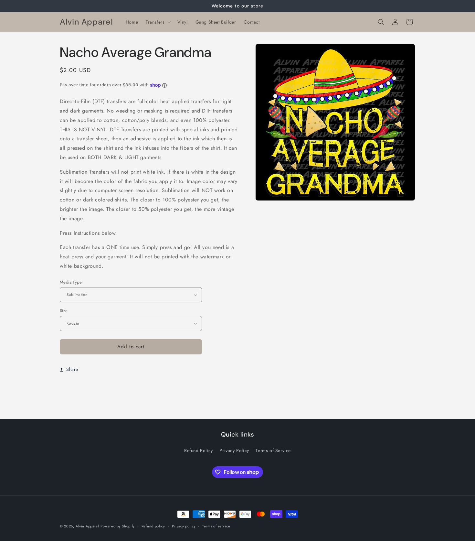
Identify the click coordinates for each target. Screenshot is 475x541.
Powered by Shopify (117, 526)
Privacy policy (184, 525)
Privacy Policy (234, 450)
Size (64, 311)
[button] (157, 22)
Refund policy (153, 525)
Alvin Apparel (87, 526)
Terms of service (216, 525)
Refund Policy (198, 450)
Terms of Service (273, 450)
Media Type (71, 282)
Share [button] (72, 369)
